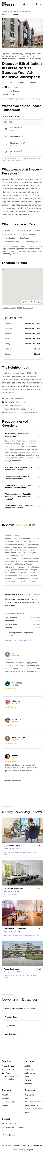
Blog (26, 1098)
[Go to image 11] (29, 46)
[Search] (24, 4)
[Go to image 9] (25, 46)
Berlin (26, 1076)
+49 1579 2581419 (9, 1124)
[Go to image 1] (9, 46)
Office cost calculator (33, 1102)
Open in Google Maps (32, 302)
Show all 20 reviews (12, 781)
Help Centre (29, 1095)
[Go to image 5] (17, 46)
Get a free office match (11, 1077)
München (28, 1080)
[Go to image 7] (21, 46)
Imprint (30, 1150)
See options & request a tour (17, 640)
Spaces (16, 91)
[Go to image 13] (33, 46)
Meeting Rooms (8, 1069)
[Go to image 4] (15, 46)
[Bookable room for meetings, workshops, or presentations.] (24, 143)
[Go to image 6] (19, 46)
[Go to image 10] (27, 46)
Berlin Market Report (32, 1105)
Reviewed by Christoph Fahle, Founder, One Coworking (21, 99)
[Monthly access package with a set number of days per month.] (23, 136)
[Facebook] (3, 1135)
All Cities (28, 1066)
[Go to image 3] (13, 46)
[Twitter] (10, 1135)
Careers (5, 1105)
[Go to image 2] (11, 46)
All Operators (29, 1073)
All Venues (28, 1069)
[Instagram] (7, 1135)
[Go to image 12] (31, 46)
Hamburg (28, 1083)
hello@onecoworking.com (12, 1127)
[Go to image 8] (23, 46)
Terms (14, 1150)
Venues (13, 11)
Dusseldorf (23, 11)
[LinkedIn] (13, 1135)
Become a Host (8, 1102)
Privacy (22, 1150)
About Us (5, 1095)
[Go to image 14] (35, 46)
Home (4, 11)
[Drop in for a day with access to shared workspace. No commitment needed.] (21, 127)
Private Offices (8, 1066)
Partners (5, 1098)
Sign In (38, 4)
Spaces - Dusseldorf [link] (10, 14)
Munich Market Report (33, 1109)
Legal (26, 1112)
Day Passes (7, 1073)
